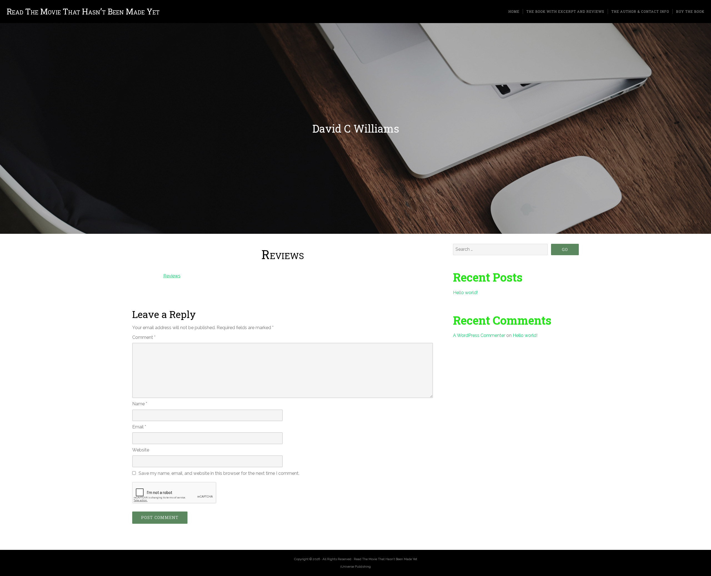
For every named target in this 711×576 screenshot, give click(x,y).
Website (140, 450)
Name (139, 403)
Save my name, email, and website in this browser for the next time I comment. (219, 473)
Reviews (172, 276)
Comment (144, 337)
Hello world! (465, 292)
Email (139, 426)
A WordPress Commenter (479, 335)
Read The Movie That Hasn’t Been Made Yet (83, 11)
